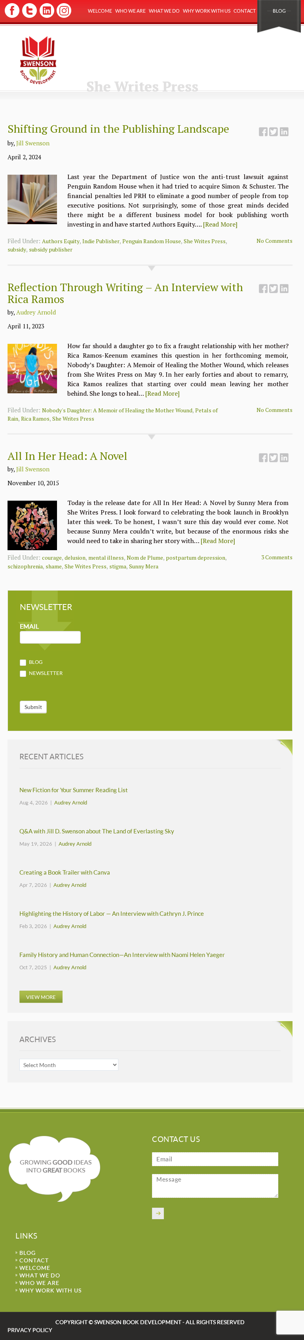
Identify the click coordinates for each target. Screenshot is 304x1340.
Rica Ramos (35, 418)
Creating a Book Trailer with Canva (64, 872)
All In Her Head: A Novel (67, 455)
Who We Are (130, 11)
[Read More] (220, 224)
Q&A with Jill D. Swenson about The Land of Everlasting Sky (96, 831)
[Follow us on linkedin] (46, 16)
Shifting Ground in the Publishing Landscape (118, 128)
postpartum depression (195, 557)
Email (29, 626)
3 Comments (277, 557)
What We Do (164, 11)
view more (41, 997)
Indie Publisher (101, 241)
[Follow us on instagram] (63, 16)
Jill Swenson (32, 143)
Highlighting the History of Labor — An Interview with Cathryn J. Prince (111, 913)
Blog (279, 11)
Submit (33, 706)
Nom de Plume (145, 557)
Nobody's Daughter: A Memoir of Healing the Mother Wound (117, 410)
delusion (75, 557)
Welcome (100, 11)
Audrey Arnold (36, 312)
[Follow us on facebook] (12, 16)
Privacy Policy (30, 1330)
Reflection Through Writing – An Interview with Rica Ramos (125, 293)
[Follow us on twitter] (29, 16)
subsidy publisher (50, 249)
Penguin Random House (151, 241)
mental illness (106, 557)
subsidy (17, 249)
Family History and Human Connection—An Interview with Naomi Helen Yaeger (122, 955)
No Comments (274, 240)
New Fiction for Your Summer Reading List (73, 790)
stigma (117, 566)
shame (54, 566)
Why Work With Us (206, 11)
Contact (245, 11)
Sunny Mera (143, 566)
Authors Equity (61, 241)
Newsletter (45, 673)
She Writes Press (205, 241)
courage (52, 557)
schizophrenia (25, 566)
